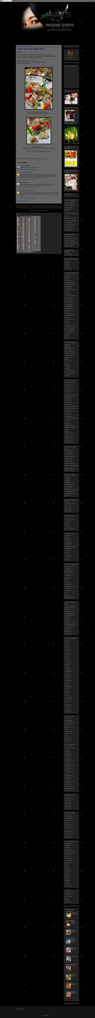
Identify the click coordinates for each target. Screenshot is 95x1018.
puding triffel (67, 884)
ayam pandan (67, 312)
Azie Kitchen (68, 929)
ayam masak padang (68, 304)
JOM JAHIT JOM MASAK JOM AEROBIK (71, 965)
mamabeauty (23, 165)
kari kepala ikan (67, 420)
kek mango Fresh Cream (69, 761)
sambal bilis (67, 429)
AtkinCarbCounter (68, 902)
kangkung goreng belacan (69, 613)
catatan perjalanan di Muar (69, 226)
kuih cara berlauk (68, 675)
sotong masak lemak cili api (69, 493)
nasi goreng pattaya (68, 543)
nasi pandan (67, 557)
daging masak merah (68, 357)
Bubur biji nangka (68, 843)
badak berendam (68, 653)
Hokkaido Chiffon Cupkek (69, 722)
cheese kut (67, 729)
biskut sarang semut (68, 827)
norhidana (22, 182)
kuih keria (66, 677)
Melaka (66, 211)
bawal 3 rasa (67, 391)
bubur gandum (67, 856)
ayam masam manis (68, 310)
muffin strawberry (68, 806)
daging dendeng (67, 344)
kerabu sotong (67, 478)
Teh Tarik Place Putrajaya (69, 244)
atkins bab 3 (67, 264)
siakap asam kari (68, 434)
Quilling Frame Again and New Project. (73, 948)
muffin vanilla (67, 808)
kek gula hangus (68, 755)
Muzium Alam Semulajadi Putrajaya (71, 213)
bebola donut (67, 657)
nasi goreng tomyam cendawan (70, 546)
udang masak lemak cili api (69, 463)
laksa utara (67, 579)
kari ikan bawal (67, 412)
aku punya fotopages (68, 896)
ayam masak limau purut (69, 299)
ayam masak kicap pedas (69, 295)
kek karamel (67, 757)
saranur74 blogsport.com (70, 920)
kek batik (66, 735)
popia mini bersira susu (69, 833)
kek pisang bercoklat (68, 775)
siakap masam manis (68, 440)
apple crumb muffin (68, 797)
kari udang (67, 449)
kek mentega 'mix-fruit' (69, 768)
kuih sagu (66, 684)
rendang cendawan (68, 631)
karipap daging (67, 669)
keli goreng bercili (68, 423)
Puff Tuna (66, 644)
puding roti (67, 882)
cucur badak (67, 666)
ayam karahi (67, 291)
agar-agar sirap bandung (69, 853)
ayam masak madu (68, 301)
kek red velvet (67, 779)
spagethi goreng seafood (69, 597)
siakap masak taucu (68, 438)
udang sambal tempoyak (69, 470)
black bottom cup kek (68, 728)
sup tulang (66, 375)
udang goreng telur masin (69, 456)
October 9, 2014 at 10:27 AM (27, 179)
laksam (66, 581)
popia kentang (67, 691)
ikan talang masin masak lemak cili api (71, 409)
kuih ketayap (67, 678)
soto (65, 594)
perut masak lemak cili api (69, 370)
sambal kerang (67, 511)
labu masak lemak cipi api (69, 626)
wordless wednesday (68, 254)
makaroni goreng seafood (69, 586)
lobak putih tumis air (68, 628)
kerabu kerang (67, 505)
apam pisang (67, 647)
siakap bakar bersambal (69, 436)
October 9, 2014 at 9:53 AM (27, 169)
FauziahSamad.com (69, 912)
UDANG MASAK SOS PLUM (73, 984)
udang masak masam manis (70, 468)
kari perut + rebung (68, 361)
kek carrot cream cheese (69, 744)
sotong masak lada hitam (69, 491)
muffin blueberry (68, 800)
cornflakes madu (68, 831)
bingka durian (67, 658)
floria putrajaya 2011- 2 (69, 230)
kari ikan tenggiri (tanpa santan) (70, 418)
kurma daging (67, 366)
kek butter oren (67, 740)
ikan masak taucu (68, 404)
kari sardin (67, 422)
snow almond (67, 835)
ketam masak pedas (68, 509)
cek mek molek (67, 662)
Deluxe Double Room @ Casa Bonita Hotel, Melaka (73, 941)
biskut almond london (68, 816)
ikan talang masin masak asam (70, 406)
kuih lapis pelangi (68, 680)
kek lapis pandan (68, 759)
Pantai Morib (67, 216)
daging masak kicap (68, 355)
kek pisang (67, 773)
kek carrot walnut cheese (69, 748)
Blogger (50, 1015)
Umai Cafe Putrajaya (68, 246)
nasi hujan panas (68, 550)
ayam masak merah (68, 302)
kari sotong (67, 477)
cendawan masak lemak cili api (70, 607)
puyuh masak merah (68, 332)
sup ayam (66, 337)
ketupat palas (67, 535)
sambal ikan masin (68, 433)
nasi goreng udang (68, 548)
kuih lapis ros (67, 682)
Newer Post (20, 206)
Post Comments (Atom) (42, 210)
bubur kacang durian (68, 858)
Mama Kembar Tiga (25, 190)
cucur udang (67, 668)
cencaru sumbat (68, 393)
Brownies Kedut (67, 718)
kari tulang (67, 362)
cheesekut (66, 865)
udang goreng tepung (68, 460)
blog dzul (66, 898)
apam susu (67, 651)
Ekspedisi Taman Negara (69, 206)
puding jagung (67, 880)
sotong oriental (67, 495)
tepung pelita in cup (68, 710)
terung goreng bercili (68, 633)
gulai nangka (67, 609)
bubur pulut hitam (68, 862)
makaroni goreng (68, 584)
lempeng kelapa (67, 686)
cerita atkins (67, 266)
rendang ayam (67, 334)
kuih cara (66, 673)
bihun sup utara (67, 573)
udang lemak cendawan (69, 461)
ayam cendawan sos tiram (69, 284)
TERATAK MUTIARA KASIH (70, 991)
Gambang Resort (68, 209)
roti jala (66, 702)
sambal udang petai (68, 452)
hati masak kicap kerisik (69, 319)
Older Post (57, 206)
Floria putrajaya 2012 (68, 207)
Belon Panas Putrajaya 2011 (69, 202)
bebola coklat (67, 726)
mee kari (66, 592)
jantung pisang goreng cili (69, 611)
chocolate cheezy (67, 733)
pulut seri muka (68, 701)
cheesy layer (67, 867)
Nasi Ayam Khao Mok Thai (74, 976)
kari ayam (66, 321)
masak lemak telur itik (69, 519)
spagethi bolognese (68, 595)
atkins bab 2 (67, 263)
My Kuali (67, 955)
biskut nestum (67, 822)
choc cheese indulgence (69, 731)
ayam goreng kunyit (68, 288)
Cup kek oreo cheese (68, 720)
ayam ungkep (67, 317)
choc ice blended (67, 871)
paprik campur (67, 324)
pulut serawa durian (68, 699)
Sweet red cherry (24, 172)
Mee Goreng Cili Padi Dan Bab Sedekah (73, 931)
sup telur (66, 523)
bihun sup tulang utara (69, 572)
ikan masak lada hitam (69, 402)
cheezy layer (67, 869)
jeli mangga (67, 878)
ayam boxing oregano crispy (69, 282)
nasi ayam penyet (68, 539)
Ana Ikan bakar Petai (68, 236)
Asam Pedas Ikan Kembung (70, 382)
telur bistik (67, 525)
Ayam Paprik (67, 275)
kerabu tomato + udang (69, 450)
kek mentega (67, 766)
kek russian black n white (69, 781)
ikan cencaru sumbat (68, 397)
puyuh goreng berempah (69, 330)
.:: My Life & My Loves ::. (70, 938)
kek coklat (66, 750)
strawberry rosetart (68, 837)
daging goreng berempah (69, 348)
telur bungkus (67, 527)
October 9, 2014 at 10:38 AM (27, 187)
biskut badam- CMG (68, 818)
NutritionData (67, 900)
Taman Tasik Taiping (68, 222)
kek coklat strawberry (69, 753)
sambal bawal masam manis (70, 427)
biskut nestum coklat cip (69, 824)
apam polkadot (67, 649)
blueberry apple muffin (69, 799)
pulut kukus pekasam (68, 697)
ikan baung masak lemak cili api (70, 395)
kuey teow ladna (67, 577)
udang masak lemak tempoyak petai (71, 465)
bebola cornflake (67, 815)
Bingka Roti (67, 640)
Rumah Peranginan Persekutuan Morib (70, 218)
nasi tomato (67, 559)
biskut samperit (68, 826)
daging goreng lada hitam (69, 351)
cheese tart (67, 829)
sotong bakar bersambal (69, 484)
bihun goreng (67, 568)
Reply (35, 169)
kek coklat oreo (67, 751)
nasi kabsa (67, 552)
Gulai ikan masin (68, 384)
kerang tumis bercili (68, 507)
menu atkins (67, 268)
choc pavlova (67, 873)
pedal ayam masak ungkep (69, 328)
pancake (66, 690)
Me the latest (73, 966)
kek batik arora (67, 737)
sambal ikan (67, 431)
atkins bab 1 (67, 261)
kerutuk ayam (67, 323)
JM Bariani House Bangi (69, 240)
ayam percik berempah (69, 313)
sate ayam (66, 335)
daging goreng (67, 346)
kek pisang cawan (68, 777)
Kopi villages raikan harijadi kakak (73, 922)
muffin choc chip (68, 802)
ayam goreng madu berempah (70, 290)
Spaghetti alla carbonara (69, 566)
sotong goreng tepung (68, 486)
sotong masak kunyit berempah (70, 489)
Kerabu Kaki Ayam (68, 277)
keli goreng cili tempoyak (69, 425)
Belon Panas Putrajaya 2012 (70, 204)
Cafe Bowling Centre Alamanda (70, 238)
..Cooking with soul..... (69, 983)
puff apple (66, 693)
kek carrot (66, 742)
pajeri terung (67, 629)
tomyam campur (68, 454)
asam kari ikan (67, 388)
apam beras (67, 645)
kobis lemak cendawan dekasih (70, 624)
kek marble (67, 762)
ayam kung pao (67, 293)
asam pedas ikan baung (69, 390)
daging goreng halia (68, 350)
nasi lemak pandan (68, 556)
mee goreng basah (68, 590)
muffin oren (67, 804)
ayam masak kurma (68, 297)
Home (39, 206)
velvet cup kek (67, 790)
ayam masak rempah (68, 306)
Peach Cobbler (67, 642)
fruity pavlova (67, 876)
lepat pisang (67, 688)
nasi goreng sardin (68, 545)
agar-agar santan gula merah (70, 851)
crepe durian (67, 664)
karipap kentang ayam (69, 671)
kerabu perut (67, 364)
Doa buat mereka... (74, 956)
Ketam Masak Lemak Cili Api (70, 503)
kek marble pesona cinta (69, 764)
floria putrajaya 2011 (68, 228)
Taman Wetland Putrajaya (69, 224)
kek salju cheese (68, 783)
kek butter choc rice (68, 739)
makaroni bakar (67, 583)
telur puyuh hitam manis (69, 528)
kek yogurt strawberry (69, 786)
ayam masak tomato (68, 308)
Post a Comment (23, 200)
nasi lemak (67, 554)
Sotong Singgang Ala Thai (73, 993)
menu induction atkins (69, 892)
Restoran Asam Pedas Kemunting (71, 242)
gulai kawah (67, 359)
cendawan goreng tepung (69, 606)
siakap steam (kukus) (68, 442)
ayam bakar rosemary (69, 280)
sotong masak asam (68, 488)
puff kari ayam (67, 695)
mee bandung (67, 588)
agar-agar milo (67, 849)
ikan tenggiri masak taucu (69, 411)
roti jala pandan (67, 704)
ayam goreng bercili (68, 286)
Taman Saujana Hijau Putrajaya (70, 220)
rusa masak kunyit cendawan (70, 372)
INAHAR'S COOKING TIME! (70, 974)
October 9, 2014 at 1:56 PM (26, 197)
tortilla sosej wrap (68, 711)
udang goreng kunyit (68, 458)
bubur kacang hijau (68, 860)
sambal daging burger (68, 373)
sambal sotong (67, 482)
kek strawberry (67, 784)
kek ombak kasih (68, 770)
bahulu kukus (67, 655)
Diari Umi (68, 947)
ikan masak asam (68, 401)
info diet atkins (67, 894)
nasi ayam (66, 537)
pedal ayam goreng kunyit (69, 326)
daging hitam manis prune (69, 353)
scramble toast (67, 521)
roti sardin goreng (68, 706)
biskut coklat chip (68, 820)
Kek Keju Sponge (68, 724)
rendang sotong (67, 480)
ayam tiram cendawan (69, 315)
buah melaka (67, 660)
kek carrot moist (68, 746)
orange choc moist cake (69, 788)
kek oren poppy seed (68, 772)
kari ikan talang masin (69, 416)
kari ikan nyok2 (67, 414)
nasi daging (67, 368)
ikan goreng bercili (68, 399)
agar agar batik (67, 847)
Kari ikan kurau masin (69, 386)
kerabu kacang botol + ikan (69, 615)
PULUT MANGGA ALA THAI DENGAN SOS (74, 913)
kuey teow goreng (68, 575)
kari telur (66, 517)
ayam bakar (67, 279)
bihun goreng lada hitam (69, 570)
